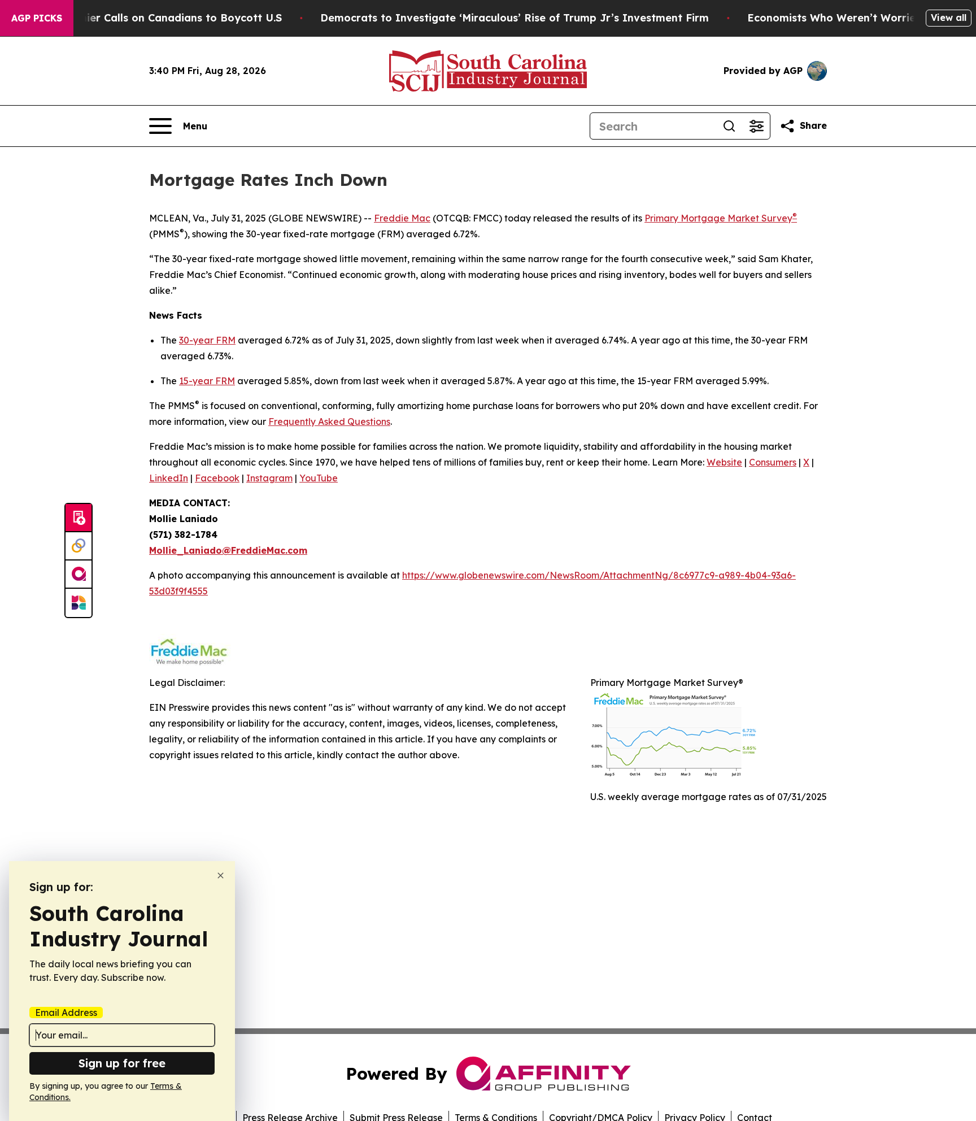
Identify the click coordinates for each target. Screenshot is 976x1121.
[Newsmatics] (78, 603)
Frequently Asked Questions (329, 421)
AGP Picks (36, 18)
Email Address (66, 1012)
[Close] (220, 875)
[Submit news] (78, 518)
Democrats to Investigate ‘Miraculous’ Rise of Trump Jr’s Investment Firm (514, 17)
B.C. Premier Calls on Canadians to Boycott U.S (160, 17)
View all (948, 17)
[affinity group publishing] (78, 574)
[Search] (729, 126)
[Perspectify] (78, 546)
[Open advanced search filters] (756, 126)
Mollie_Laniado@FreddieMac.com (228, 550)
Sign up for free (122, 1063)
